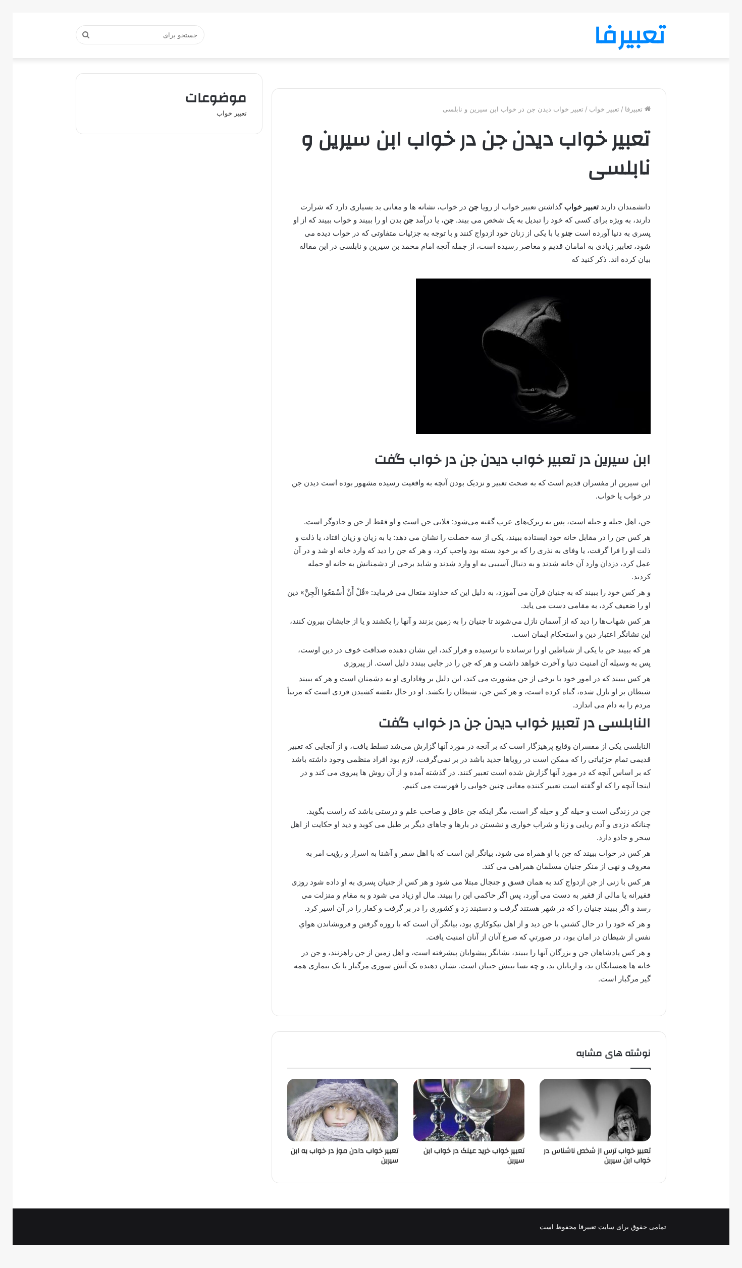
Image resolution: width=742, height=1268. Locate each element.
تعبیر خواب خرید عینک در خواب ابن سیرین (473, 1155)
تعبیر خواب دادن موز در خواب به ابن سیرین (344, 1155)
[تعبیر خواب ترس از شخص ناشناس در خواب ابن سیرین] (595, 1110)
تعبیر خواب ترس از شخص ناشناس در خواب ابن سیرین (597, 1155)
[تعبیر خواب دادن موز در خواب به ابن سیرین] (342, 1110)
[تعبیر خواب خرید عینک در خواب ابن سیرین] (468, 1110)
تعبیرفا (635, 109)
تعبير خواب (604, 109)
